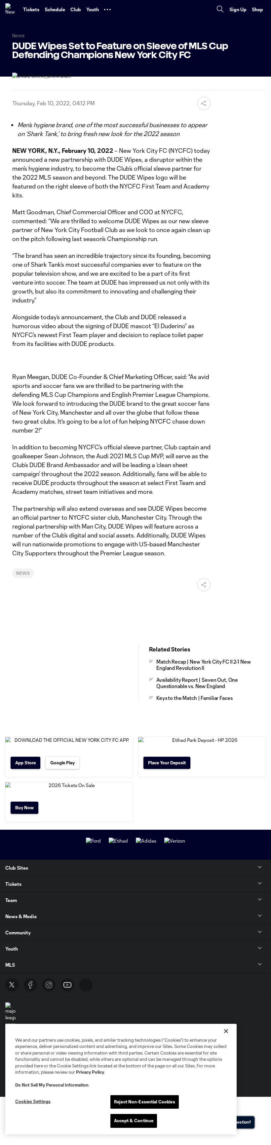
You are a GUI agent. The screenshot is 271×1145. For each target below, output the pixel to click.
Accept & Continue (133, 1120)
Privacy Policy (90, 1072)
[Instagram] (49, 984)
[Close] (226, 1031)
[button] (107, 9)
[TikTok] (86, 984)
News (23, 573)
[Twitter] (12, 984)
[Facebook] (30, 984)
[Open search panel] (220, 10)
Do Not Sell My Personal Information (52, 1085)
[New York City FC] (11, 9)
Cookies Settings (33, 1101)
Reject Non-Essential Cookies (144, 1101)
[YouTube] (67, 984)
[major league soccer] (10, 1014)
